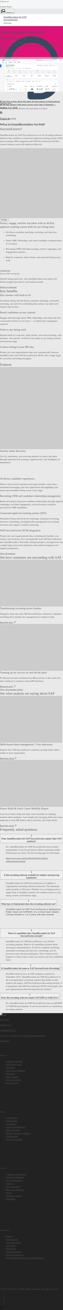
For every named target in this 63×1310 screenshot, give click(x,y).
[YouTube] (34, 1296)
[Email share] (34, 1303)
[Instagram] (34, 1301)
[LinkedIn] (34, 1299)
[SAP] (3, 1014)
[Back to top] (1, 1308)
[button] (7, 52)
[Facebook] (34, 1294)
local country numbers (35, 1036)
